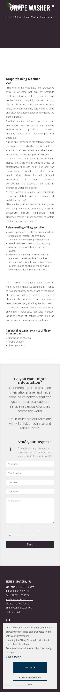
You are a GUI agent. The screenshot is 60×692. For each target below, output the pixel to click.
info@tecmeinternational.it (19, 599)
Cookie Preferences (30, 677)
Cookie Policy (13, 656)
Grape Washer (31, 17)
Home (9, 17)
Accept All (29, 667)
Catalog (18, 17)
